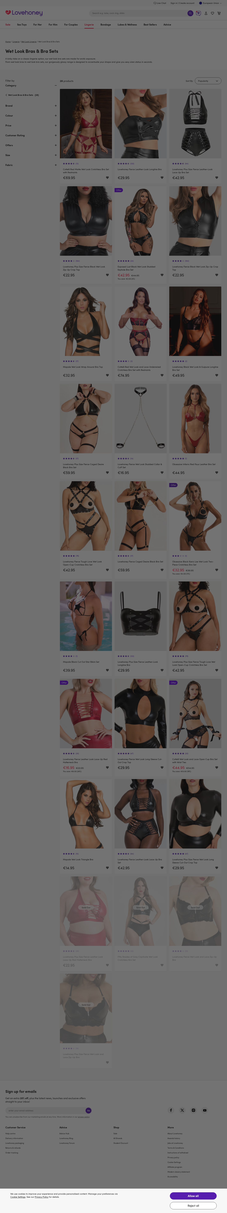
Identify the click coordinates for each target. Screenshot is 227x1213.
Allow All (193, 1196)
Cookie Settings (17, 1197)
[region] (113, 1201)
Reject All (193, 1205)
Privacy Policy (41, 1197)
